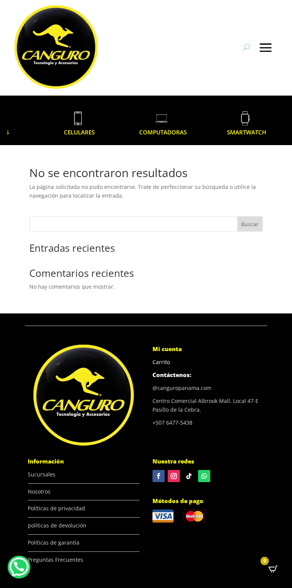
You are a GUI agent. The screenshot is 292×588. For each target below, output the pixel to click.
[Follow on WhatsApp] (204, 476)
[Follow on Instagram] (174, 476)
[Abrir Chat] (19, 567)
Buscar (250, 224)
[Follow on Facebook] (158, 476)
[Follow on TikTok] (189, 476)
